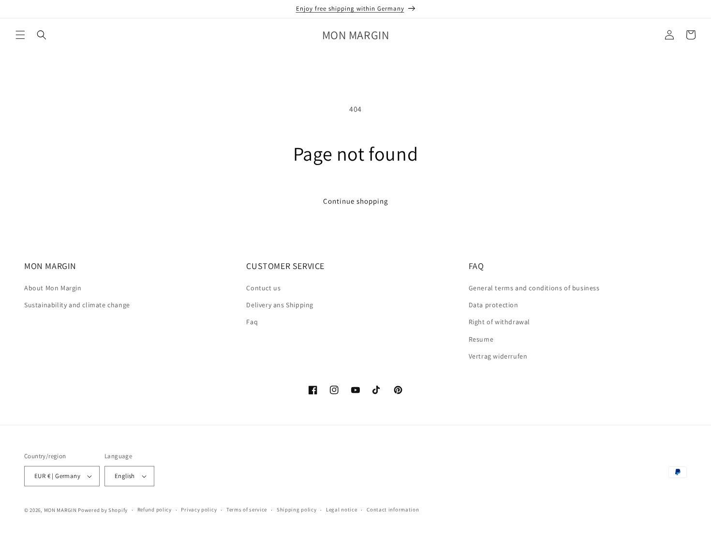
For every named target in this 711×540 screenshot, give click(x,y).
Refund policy (154, 509)
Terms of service (246, 509)
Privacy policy (199, 509)
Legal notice (341, 509)
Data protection (493, 304)
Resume (481, 339)
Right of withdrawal (499, 322)
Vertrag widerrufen (498, 356)
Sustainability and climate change (77, 304)
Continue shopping (355, 201)
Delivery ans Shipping (279, 304)
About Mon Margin (53, 288)
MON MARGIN (60, 510)
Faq (252, 322)
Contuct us (263, 288)
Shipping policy (297, 509)
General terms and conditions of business (534, 288)
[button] (20, 34)
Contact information (393, 509)
